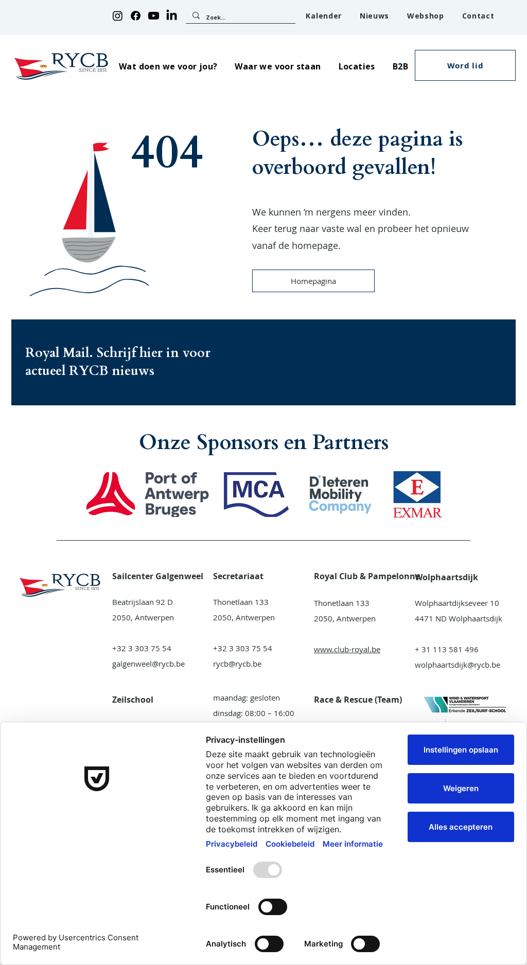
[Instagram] (117, 15)
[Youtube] (153, 15)
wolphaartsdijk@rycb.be (457, 664)
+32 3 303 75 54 (141, 648)
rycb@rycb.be (237, 663)
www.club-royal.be (347, 649)
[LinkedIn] (171, 15)
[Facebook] (135, 15)
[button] (168, 66)
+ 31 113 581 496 (447, 649)
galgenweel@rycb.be (148, 663)
